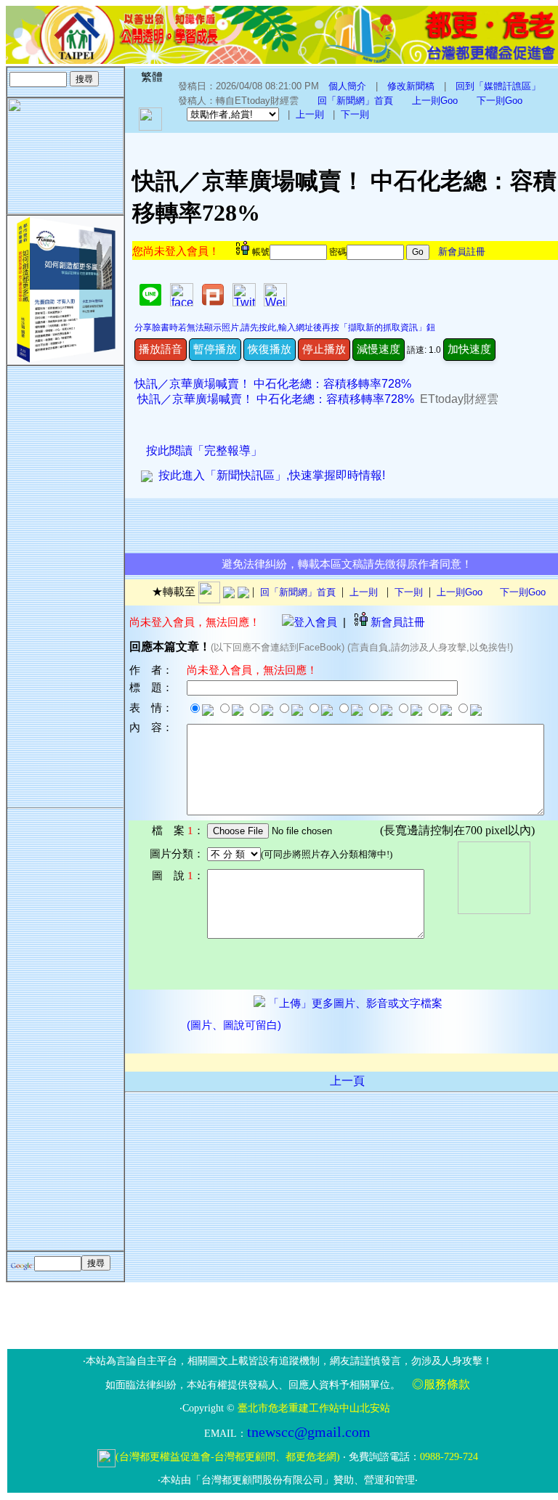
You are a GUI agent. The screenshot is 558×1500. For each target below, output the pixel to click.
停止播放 (324, 349)
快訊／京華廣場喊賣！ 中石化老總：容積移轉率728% (272, 384)
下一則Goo (499, 100)
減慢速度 (378, 349)
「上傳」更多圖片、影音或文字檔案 (353, 1003)
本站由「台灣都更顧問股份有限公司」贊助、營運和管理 (288, 1480)
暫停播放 (215, 349)
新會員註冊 (461, 251)
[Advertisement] (65, 584)
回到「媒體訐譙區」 (498, 86)
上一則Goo (435, 100)
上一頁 (347, 1081)
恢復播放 (269, 349)
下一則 (355, 114)
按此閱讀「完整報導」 (204, 450)
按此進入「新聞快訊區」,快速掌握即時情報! (269, 475)
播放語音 (160, 349)
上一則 (310, 114)
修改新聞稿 (410, 86)
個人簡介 (347, 86)
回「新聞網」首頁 (355, 100)
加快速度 (469, 349)
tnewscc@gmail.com (309, 1432)
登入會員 (315, 622)
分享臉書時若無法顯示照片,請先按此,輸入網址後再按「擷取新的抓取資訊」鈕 (284, 327)
